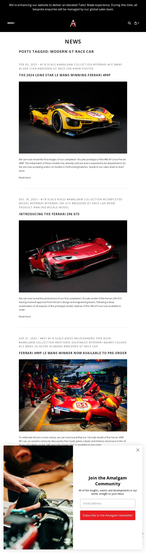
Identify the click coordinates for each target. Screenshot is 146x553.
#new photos (83, 68)
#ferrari (100, 64)
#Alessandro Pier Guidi (92, 338)
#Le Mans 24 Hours (33, 346)
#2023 (61, 199)
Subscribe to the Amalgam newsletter (108, 515)
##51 (43, 338)
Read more (25, 177)
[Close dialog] (138, 450)
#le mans (115, 64)
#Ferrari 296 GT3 (58, 203)
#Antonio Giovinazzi (71, 342)
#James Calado (115, 342)
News (73, 41)
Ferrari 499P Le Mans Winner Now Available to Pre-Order (73, 353)
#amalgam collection (74, 64)
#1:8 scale (48, 64)
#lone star (28, 68)
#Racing (40, 207)
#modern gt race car (55, 68)
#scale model (58, 207)
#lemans (56, 346)
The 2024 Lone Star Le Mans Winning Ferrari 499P (65, 75)
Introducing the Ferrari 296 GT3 (49, 214)
